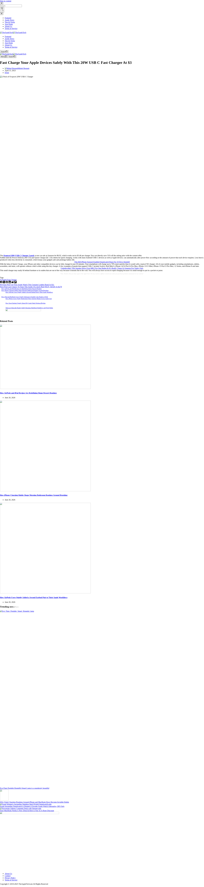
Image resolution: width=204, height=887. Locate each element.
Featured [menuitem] (8, 18)
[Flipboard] (15, 283)
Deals (7, 73)
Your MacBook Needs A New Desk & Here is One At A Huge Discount (27, 811)
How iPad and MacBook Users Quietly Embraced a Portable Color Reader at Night (24, 297)
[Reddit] (12, 283)
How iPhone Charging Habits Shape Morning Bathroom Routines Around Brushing (25, 290)
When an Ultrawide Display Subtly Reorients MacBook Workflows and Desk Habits (29, 308)
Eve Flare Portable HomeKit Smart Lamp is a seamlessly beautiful (24, 788)
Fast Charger (11, 280)
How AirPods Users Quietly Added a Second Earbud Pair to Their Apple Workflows (29, 292)
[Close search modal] (1, 3)
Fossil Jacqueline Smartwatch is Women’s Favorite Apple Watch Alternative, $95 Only (32, 806)
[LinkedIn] (9, 283)
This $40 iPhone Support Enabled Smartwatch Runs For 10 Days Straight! (102, 262)
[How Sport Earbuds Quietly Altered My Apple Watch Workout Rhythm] (2, 304)
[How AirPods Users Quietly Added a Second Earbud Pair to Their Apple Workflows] (2, 293)
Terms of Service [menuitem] (11, 28)
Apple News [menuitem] (9, 20)
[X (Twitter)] (4, 283)
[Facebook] (1, 283)
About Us (8, 874)
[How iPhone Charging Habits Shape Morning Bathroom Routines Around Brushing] (45, 491)
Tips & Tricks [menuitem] (10, 22)
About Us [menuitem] (8, 26)
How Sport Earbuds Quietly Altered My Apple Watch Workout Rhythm (25, 303)
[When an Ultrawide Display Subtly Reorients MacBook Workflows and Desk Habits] (2, 309)
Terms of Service (11, 880)
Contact (8, 876)
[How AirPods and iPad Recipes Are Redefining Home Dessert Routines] (45, 388)
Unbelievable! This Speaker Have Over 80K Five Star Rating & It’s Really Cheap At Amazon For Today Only (102, 268)
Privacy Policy (10, 878)
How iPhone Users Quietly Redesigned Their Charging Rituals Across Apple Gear (29, 298)
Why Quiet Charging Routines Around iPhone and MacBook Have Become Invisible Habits (34, 802)
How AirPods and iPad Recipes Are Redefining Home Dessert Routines (21, 289)
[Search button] (2, 10)
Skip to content (5, 1)
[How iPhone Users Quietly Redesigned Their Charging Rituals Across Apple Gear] (2, 300)
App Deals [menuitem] (9, 24)
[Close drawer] (1, 14)
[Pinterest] (7, 283)
